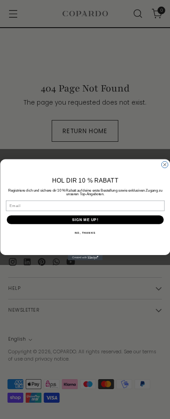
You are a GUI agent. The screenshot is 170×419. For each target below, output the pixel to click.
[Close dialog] (164, 164)
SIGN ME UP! (85, 219)
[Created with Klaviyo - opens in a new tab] (85, 257)
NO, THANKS (85, 232)
